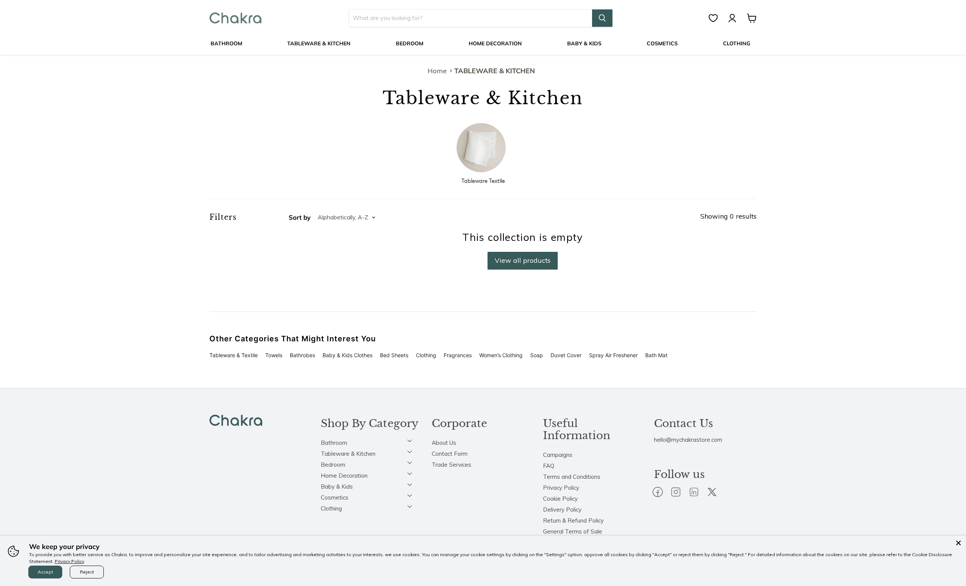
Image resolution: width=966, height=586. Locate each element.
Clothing (426, 355)
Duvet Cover (566, 355)
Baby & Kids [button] (337, 486)
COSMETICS (662, 43)
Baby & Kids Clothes (347, 355)
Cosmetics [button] (334, 497)
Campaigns (557, 454)
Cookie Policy (560, 498)
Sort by (300, 217)
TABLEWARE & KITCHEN (319, 43)
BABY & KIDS (584, 43)
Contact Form (450, 453)
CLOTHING (736, 43)
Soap (536, 355)
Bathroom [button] (334, 442)
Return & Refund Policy (573, 520)
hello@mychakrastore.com (688, 439)
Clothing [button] (331, 508)
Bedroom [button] (333, 464)
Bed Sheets (394, 355)
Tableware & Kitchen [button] (348, 453)
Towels (273, 355)
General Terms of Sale (572, 531)
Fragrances (458, 355)
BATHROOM (226, 43)
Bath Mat (656, 355)
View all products (523, 260)
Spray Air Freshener (613, 355)
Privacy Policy (561, 487)
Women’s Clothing (501, 355)
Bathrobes (302, 355)
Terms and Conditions (571, 476)
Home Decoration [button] (344, 475)
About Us (444, 442)
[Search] (602, 18)
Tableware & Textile (233, 355)
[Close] (958, 543)
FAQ (548, 465)
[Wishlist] (717, 18)
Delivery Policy (562, 509)
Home (437, 71)
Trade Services (451, 464)
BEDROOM (409, 43)
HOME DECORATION (495, 43)
